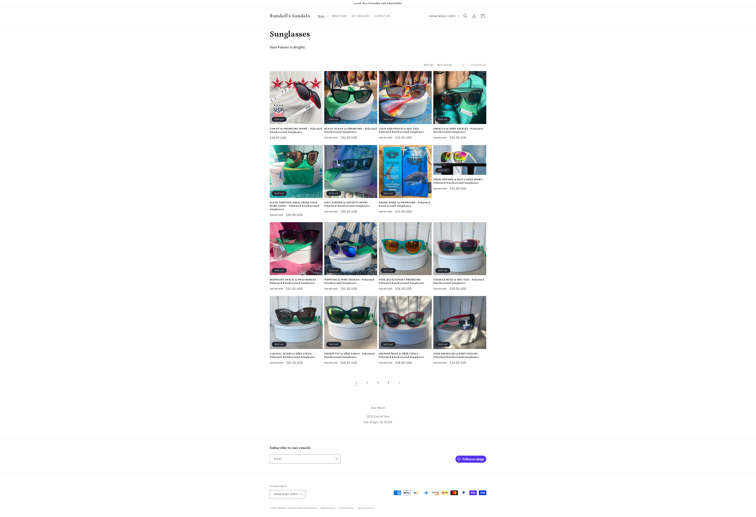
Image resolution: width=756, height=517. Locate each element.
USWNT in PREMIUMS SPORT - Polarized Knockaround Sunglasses (296, 130)
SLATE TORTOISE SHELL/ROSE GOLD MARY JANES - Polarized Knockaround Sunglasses (294, 206)
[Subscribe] (336, 458)
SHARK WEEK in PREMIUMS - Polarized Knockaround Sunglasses (404, 204)
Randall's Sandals (287, 508)
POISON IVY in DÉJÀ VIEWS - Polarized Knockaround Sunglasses (349, 355)
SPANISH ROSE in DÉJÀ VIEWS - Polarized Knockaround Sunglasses (401, 355)
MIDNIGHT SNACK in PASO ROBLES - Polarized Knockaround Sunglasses (294, 281)
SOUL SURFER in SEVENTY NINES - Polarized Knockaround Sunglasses (347, 204)
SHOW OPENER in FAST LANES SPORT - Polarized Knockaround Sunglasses (458, 181)
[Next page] (399, 382)
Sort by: (428, 65)
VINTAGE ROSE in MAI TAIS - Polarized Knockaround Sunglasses (458, 281)
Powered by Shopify (307, 508)
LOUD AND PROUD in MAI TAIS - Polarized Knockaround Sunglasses (401, 130)
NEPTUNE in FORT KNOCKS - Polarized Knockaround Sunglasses (349, 281)
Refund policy (328, 508)
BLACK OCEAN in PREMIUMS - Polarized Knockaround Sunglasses (350, 130)
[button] (322, 16)
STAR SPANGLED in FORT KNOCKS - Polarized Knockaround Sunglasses (456, 355)
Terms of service (366, 508)
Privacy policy (346, 508)
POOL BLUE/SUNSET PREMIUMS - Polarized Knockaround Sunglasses (401, 281)
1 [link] (357, 382)
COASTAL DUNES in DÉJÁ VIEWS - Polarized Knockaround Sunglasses (292, 355)
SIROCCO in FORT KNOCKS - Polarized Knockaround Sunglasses (458, 130)
